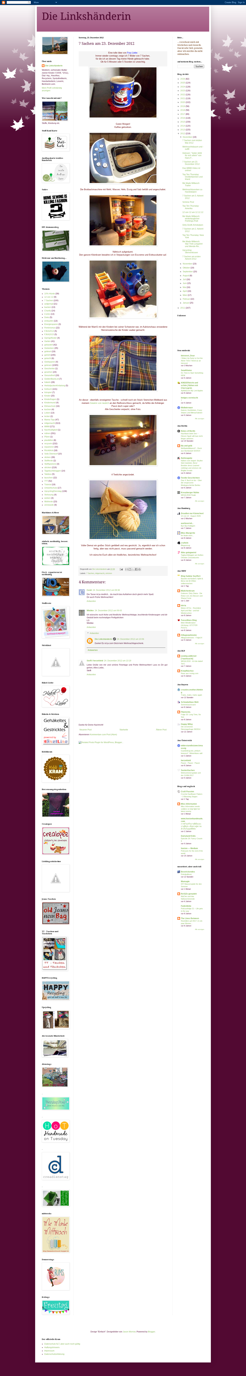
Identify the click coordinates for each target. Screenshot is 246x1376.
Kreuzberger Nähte (190, 492)
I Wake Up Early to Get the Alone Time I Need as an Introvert (192, 360)
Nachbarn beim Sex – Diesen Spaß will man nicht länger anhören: (192, 436)
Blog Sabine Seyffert (190, 576)
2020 (183, 102)
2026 (183, 79)
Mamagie (185, 881)
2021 (183, 98)
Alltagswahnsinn (189, 635)
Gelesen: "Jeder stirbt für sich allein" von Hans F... (192, 155)
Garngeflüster (50, 338)
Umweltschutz (50, 488)
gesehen (48, 372)
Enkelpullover (186, 874)
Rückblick (48, 450)
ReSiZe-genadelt (189, 894)
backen (47, 307)
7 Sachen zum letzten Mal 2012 (192, 141)
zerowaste (49, 505)
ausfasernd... (187, 523)
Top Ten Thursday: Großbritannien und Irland (192, 177)
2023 (183, 90)
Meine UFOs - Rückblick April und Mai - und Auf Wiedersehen (191, 610)
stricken (108, 573)
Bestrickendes (188, 872)
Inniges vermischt (189, 398)
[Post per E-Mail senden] (121, 569)
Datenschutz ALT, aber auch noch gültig (62, 1344)
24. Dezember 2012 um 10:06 (130, 639)
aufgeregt (48, 304)
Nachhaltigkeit (50, 430)
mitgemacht (99, 573)
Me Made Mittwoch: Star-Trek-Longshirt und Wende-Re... (192, 244)
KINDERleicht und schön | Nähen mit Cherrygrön (189, 385)
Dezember (188, 137)
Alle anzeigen (199, 419)
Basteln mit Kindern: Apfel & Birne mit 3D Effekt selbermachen (192, 581)
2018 (183, 110)
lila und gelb (186, 446)
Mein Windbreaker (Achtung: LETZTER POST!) (189, 625)
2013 (183, 130)
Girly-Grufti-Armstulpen (192, 225)
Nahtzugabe (186, 458)
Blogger (151, 1332)
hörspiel (48, 392)
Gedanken (49, 348)
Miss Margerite (188, 533)
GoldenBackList (51, 379)
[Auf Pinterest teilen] (139, 569)
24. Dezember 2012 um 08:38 (106, 590)
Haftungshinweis (52, 1347)
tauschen (48, 477)
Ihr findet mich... (187, 535)
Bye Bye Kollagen (188, 526)
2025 (183, 83)
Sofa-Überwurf (51, 454)
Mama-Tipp (49, 419)
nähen (47, 433)
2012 (183, 133)
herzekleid (186, 760)
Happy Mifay (187, 724)
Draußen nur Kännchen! (192, 513)
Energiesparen (51, 324)
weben (47, 498)
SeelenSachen (188, 770)
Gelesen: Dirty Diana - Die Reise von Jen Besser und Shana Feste (191, 595)
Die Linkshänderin (86, 16)
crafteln (184, 543)
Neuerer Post (85, 730)
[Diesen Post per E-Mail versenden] (126, 569)
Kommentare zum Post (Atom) (103, 734)
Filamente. (186, 712)
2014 (183, 126)
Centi (89, 590)
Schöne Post (188, 202)
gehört (47, 355)
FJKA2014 (49, 331)
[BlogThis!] (130, 569)
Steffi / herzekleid (95, 661)
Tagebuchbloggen (52, 471)
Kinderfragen (50, 399)
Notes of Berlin (188, 431)
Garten (47, 341)
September (188, 271)
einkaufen (48, 321)
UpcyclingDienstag (53, 491)
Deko (46, 317)
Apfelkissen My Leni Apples (192, 391)
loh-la (183, 605)
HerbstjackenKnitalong (54, 385)
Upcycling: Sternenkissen (190, 251)
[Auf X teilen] (133, 569)
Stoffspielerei (50, 464)
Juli (184, 279)
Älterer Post (161, 730)
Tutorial (47, 484)
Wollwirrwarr (187, 407)
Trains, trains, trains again (191, 695)
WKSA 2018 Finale (188, 495)
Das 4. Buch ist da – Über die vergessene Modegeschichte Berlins (191, 482)
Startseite (123, 730)
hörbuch (48, 389)
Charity (47, 311)
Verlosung (49, 495)
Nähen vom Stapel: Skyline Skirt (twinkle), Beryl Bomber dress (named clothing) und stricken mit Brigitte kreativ (192, 465)
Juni (185, 283)
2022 (183, 94)
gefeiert (47, 351)
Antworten (91, 601)
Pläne (47, 437)
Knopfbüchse (187, 671)
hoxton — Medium (189, 848)
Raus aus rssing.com (189, 673)
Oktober (186, 268)
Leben (47, 413)
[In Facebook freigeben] (136, 569)
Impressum (49, 1351)
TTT (46, 481)
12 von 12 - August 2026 (191, 516)
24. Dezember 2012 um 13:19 (117, 661)
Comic (47, 314)
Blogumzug (185, 545)
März (185, 295)
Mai (185, 287)
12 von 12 (48, 297)
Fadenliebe (186, 906)
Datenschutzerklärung (54, 1354)
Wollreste (48, 501)
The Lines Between (190, 918)
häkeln (47, 382)
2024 (183, 87)
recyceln (48, 443)
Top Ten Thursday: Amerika (190, 207)
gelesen (48, 365)
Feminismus (49, 328)
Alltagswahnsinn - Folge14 (191, 638)
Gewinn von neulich (99, 403)
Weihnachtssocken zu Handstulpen (192, 190)
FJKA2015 (49, 334)
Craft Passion (187, 791)
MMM (46, 426)
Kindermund (50, 402)
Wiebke (90, 610)
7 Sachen (90, 573)
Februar (186, 299)
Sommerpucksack (188, 705)
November (188, 264)
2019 (183, 106)
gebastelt (48, 345)
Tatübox (48, 474)
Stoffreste (48, 460)
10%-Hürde (49, 293)
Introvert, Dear (188, 355)
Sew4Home (186, 370)
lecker (47, 416)
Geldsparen (49, 362)
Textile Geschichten (190, 478)
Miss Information (189, 804)
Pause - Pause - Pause (190, 763)
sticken (47, 457)
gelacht (47, 358)
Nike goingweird (188, 552)
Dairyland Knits (188, 836)
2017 (183, 114)
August (186, 275)
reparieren (49, 447)
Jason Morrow (129, 1332)
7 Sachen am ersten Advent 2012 (191, 257)
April (185, 291)
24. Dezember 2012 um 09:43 (108, 610)
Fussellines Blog (189, 620)
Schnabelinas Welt (189, 702)
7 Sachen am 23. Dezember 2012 (191, 163)
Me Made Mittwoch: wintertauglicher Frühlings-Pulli (191, 218)
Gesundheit (49, 375)
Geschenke (49, 368)
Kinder (47, 396)
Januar (186, 303)
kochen (47, 409)
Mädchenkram (188, 591)
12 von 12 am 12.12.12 (192, 212)
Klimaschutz (49, 406)
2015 (183, 122)
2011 (183, 308)
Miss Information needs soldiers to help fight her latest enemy (190, 808)
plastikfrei (48, 440)
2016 (183, 118)
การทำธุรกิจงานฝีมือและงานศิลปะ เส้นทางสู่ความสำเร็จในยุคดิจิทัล (191, 826)
